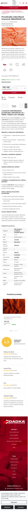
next (25, 312)
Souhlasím (21, 507)
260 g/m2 (16, 245)
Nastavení (14, 502)
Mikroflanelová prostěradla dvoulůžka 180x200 (19, 230)
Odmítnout (7, 507)
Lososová (16, 239)
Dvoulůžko (16, 257)
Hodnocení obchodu (14, 432)
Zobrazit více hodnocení (19, 343)
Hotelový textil (14, 459)
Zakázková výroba (14, 462)
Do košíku (14, 92)
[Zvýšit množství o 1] (24, 88)
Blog (14, 447)
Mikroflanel (17, 242)
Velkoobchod (14, 465)
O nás (14, 471)
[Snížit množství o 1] (18, 88)
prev (2, 312)
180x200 (16, 252)
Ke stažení (14, 444)
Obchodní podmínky (14, 438)
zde (7, 498)
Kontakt (14, 474)
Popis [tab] (14, 105)
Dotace (14, 477)
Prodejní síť (14, 468)
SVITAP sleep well (9, 25)
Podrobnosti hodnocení (7, 23)
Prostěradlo (17, 255)
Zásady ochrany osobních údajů (14, 441)
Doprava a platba (14, 435)
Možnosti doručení (6, 82)
